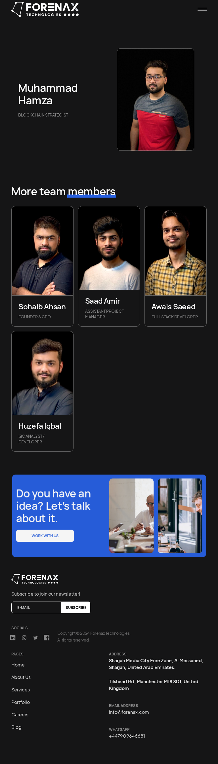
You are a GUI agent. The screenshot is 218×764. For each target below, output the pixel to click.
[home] (48, 9)
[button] (199, 9)
